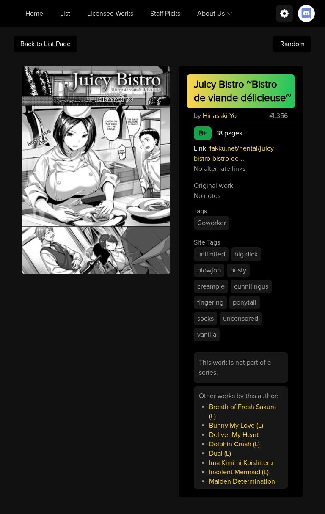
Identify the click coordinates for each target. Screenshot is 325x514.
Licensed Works (110, 13)
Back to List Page (45, 44)
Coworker (211, 223)
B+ (203, 133)
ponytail (244, 302)
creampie (211, 286)
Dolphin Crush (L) (234, 444)
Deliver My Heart (234, 435)
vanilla (206, 334)
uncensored (240, 318)
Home (34, 13)
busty (238, 270)
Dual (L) (220, 453)
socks (205, 318)
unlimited (211, 254)
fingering (210, 302)
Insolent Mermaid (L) (239, 472)
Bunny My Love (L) (236, 425)
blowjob (209, 270)
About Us (211, 13)
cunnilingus (251, 286)
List (65, 13)
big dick (246, 254)
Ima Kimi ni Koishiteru (241, 463)
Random (292, 44)
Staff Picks (165, 13)
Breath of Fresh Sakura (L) (242, 412)
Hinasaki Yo (220, 116)
